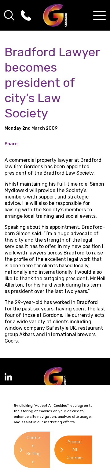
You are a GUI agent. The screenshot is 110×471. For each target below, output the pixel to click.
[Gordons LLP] (55, 15)
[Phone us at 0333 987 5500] (26, 15)
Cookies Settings (33, 449)
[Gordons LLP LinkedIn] (8, 376)
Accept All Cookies (74, 449)
